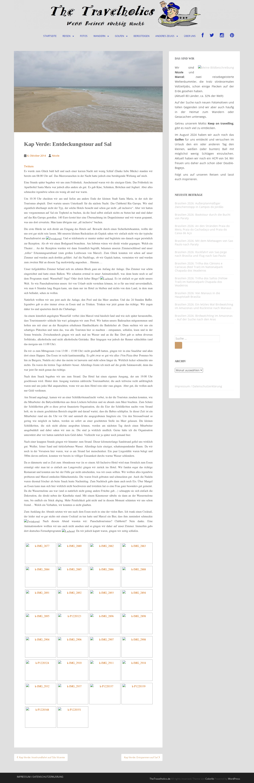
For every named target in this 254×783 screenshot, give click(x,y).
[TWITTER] (212, 36)
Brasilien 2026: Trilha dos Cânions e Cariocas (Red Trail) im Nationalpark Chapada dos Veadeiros (199, 266)
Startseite (50, 36)
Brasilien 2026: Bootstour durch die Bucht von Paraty (202, 216)
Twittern (29, 166)
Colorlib (209, 778)
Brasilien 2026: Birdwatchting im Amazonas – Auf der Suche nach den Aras (204, 317)
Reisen (66, 36)
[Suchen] (178, 345)
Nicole (55, 155)
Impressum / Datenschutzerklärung (198, 386)
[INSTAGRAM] (222, 36)
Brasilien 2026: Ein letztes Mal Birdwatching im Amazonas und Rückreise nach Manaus (204, 306)
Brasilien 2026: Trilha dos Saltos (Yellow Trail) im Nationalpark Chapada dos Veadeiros (201, 281)
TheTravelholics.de (160, 778)
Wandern (99, 36)
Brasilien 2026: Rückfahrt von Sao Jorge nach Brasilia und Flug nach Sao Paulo (201, 253)
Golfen (119, 36)
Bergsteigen (141, 36)
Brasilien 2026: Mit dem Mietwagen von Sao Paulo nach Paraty (204, 242)
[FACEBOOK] (203, 36)
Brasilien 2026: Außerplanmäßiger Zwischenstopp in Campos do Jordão (199, 205)
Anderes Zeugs (164, 36)
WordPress (234, 778)
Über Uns (190, 36)
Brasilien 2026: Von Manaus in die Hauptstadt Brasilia (197, 295)
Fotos (84, 36)
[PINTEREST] (232, 36)
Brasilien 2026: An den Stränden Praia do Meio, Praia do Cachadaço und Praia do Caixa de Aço (202, 229)
